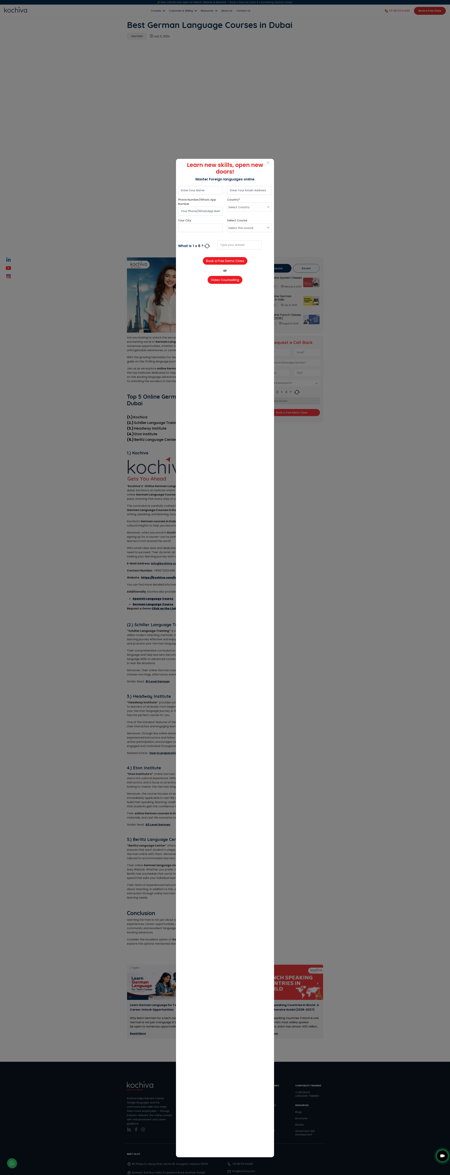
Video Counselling (225, 280)
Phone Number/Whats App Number (197, 202)
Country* (233, 200)
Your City (184, 220)
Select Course (237, 220)
